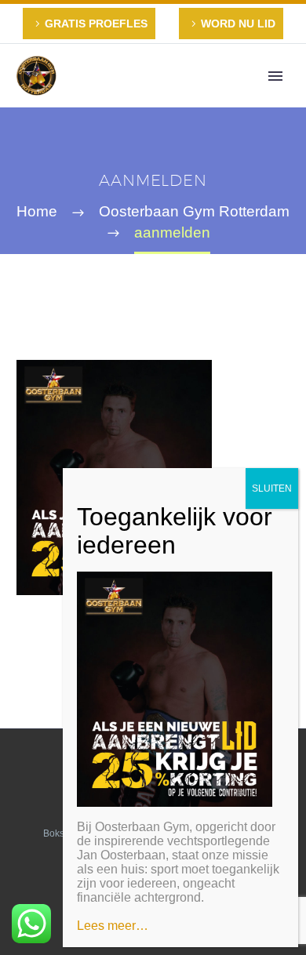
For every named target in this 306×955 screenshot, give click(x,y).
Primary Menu (275, 76)
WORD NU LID (238, 23)
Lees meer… (112, 925)
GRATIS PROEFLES (96, 23)
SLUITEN (272, 488)
